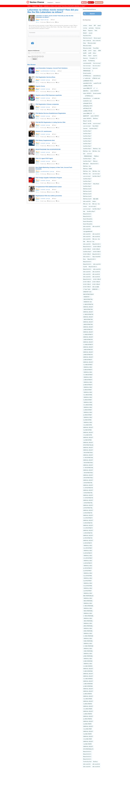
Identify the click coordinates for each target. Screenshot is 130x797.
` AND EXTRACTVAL (88, 319)
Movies (40, 6)
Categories (35, 6)
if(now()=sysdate (87, 73)
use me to (89, 153)
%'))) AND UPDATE (87, 698)
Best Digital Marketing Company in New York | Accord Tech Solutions (54, 168)
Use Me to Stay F (93, 128)
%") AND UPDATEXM (88, 646)
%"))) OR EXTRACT (87, 558)
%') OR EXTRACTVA (88, 487)
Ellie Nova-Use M (87, 191)
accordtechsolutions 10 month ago (48, 71)
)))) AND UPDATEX (87, 719)
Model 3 (85, 33)
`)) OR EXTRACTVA (87, 533)
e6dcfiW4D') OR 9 (87, 83)
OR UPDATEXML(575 (88, 749)
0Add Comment (51, 22)
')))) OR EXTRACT (87, 570)
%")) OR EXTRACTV (88, 528)
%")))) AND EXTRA (87, 435)
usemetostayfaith (87, 63)
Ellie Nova (95, 118)
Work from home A (87, 38)
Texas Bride (96, 48)
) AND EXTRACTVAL (88, 324)
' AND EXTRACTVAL (88, 299)
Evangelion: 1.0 (93, 58)
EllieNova (96, 156)
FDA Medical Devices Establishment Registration (51, 113)
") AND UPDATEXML (88, 641)
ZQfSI (99, 50)
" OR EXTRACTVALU (88, 462)
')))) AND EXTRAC (87, 420)
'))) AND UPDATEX (87, 693)
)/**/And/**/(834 (86, 289)
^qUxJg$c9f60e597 (87, 231)
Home (28, 6)
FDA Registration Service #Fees (45, 77)
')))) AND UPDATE (87, 724)
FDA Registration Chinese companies (47, 104)
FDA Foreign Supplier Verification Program (49, 178)
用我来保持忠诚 (86, 70)
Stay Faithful (95, 126)
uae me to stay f (97, 123)
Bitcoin (84, 30)
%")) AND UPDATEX (88, 678)
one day (85, 28)
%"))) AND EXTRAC (87, 404)
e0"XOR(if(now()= (87, 75)
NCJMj (84, 50)
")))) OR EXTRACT (87, 580)
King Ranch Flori (87, 35)
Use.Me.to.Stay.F (87, 251)
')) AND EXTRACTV (87, 359)
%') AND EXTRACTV (88, 334)
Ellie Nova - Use (97, 148)
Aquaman (85, 58)
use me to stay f (96, 173)
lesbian (94, 201)
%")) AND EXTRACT (88, 374)
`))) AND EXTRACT (87, 410)
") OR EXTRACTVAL (88, 492)
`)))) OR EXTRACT (87, 590)
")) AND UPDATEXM (87, 671)
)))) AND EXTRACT (87, 415)
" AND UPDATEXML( (88, 610)
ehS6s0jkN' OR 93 (87, 103)
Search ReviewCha (87, 219)
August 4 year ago (44, 19)
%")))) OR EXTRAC (87, 585)
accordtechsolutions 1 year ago (47, 171)
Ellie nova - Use (87, 204)
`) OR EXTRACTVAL (88, 502)
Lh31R (89, 50)
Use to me (95, 68)
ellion (94, 158)
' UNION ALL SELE (87, 367)
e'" (94, 88)
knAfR (89, 53)
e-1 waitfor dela (86, 78)
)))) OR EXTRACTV (87, 568)
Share (38, 22)
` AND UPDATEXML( (88, 621)
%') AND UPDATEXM (88, 636)
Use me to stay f (97, 63)
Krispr (84, 43)
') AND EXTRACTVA (87, 329)
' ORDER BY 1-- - (87, 296)
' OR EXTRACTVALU (88, 452)
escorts (90, 33)
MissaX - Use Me (87, 121)
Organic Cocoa (40, 86)
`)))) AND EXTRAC (87, 440)
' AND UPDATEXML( (88, 600)
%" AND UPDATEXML (88, 616)
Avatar (90, 25)
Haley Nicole (96, 183)
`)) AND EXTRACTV (87, 379)
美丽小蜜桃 (95, 198)
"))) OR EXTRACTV (87, 553)
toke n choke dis (87, 40)
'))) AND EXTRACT (87, 389)
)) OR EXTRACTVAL (88, 507)
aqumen (95, 55)
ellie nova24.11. (87, 256)
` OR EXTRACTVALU (88, 472)
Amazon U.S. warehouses (44, 131)
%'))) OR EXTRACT (87, 548)
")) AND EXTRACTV (87, 369)
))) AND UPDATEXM (87, 686)
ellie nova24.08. (87, 201)
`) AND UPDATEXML (88, 651)
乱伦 (84, 153)
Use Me (85, 266)
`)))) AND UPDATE (87, 744)
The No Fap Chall (87, 761)
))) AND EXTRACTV (87, 384)
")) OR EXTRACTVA (87, 523)
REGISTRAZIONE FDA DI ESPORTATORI (48, 149)
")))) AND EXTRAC (87, 430)
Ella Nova (95, 761)
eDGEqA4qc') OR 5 (87, 106)
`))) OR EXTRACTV (87, 563)
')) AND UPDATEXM (87, 661)
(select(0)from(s (97, 75)
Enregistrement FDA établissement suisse (49, 187)
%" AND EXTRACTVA (88, 314)
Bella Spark (86, 163)
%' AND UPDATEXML (88, 605)
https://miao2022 (96, 256)
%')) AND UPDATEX (87, 666)
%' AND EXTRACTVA (88, 304)
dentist (84, 60)
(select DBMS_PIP (87, 88)
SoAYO (84, 53)
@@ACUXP (86, 116)
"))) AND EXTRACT (87, 399)
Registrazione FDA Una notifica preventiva (49, 196)
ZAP (95, 25)
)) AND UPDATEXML (88, 656)
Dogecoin (90, 30)
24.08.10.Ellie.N (97, 246)
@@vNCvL (86, 90)
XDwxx (84, 55)
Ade (84, 211)
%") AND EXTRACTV (88, 344)
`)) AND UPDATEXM (87, 683)
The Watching (91, 60)
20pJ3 (89, 55)
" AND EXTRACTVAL (88, 309)
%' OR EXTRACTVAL (88, 457)
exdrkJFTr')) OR (97, 83)
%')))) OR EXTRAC (87, 575)
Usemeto (85, 128)
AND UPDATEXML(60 (88, 595)
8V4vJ (94, 53)
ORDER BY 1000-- (87, 291)
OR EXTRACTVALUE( (88, 445)
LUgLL (94, 50)
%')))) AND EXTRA (87, 425)
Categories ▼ (50, 2)
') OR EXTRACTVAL (87, 482)
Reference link (33, 50)
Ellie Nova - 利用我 (87, 168)
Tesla (96, 30)
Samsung (97, 28)
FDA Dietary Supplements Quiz (45, 140)
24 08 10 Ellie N (97, 279)
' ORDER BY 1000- (87, 301)
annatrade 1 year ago (45, 80)
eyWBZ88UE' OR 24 (88, 80)
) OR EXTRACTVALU (88, 477)
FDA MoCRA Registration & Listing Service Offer (50, 122)
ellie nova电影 (95, 286)
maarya (85, 206)
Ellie (84, 241)
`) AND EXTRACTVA (88, 349)
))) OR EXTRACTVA (87, 538)
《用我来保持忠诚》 (87, 156)
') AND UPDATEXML (88, 631)
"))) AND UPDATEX (87, 703)
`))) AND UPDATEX (87, 714)
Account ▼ (58, 2)
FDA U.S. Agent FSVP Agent (44, 158)
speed (99, 25)
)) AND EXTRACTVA (88, 354)
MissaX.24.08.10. (94, 163)
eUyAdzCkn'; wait (87, 101)
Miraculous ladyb (92, 43)
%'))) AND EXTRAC (87, 394)
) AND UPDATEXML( (88, 626)
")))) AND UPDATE (87, 734)
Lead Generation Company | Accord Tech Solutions (52, 68)
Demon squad (97, 38)
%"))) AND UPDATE (87, 708)
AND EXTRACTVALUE (88, 294)
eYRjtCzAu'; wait (96, 78)
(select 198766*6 (94, 90)
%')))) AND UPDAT (87, 729)
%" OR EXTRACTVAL (88, 467)
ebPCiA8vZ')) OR (87, 108)
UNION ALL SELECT (88, 307)
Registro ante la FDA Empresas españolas (49, 95)
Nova (84, 259)
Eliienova (95, 161)
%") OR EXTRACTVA (88, 497)
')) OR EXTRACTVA (87, 513)
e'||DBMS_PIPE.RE (87, 85)
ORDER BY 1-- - (96, 289)
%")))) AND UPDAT (87, 739)
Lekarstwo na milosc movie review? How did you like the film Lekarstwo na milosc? (54, 16)
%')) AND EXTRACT (87, 364)
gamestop (91, 28)
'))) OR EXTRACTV (87, 543)
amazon (85, 25)
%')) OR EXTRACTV (87, 518)
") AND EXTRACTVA (88, 339)
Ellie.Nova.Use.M (87, 188)
